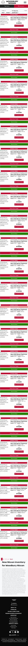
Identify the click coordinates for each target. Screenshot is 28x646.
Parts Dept (13, 627)
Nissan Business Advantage (13, 613)
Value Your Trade (14, 29)
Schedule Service (13, 626)
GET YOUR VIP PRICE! (19, 25)
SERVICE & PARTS (13, 623)
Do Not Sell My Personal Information (13, 640)
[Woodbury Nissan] (10, 2)
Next (11, 559)
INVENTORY (13, 615)
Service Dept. (13, 625)
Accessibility (11, 639)
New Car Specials (13, 619)
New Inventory (13, 617)
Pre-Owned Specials (13, 620)
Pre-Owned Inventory (13, 618)
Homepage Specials (13, 622)
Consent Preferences (21, 640)
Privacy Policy (18, 639)
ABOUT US (13, 607)
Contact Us (4, 639)
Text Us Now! (14, 32)
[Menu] (25, 3)
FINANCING (13, 609)
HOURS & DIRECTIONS (13, 611)
